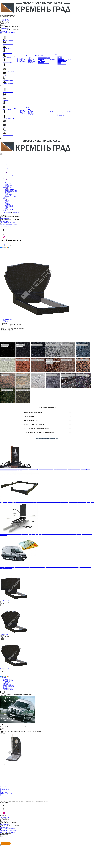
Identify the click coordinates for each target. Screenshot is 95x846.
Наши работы (52, 59)
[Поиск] (1, 33)
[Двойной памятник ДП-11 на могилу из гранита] (36, 317)
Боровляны (32, 801)
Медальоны (30, 58)
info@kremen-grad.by (4, 31)
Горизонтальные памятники (8, 83)
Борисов (9, 801)
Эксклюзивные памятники (8, 40)
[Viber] (3, 233)
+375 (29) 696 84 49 (5, 19)
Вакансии (59, 63)
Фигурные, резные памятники (8, 66)
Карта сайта (2, 790)
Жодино (1, 801)
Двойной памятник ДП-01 (5, 600)
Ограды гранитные (20, 58)
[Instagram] (3, 229)
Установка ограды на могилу (5, 795)
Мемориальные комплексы (8, 44)
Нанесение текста (31, 59)
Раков (39, 801)
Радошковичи (27, 801)
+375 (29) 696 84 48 (5, 20)
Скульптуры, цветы (31, 61)
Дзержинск (18, 801)
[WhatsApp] (5, 247)
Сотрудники (60, 57)
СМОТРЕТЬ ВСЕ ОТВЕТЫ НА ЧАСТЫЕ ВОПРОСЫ (47, 438)
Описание (4, 320)
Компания (57, 54)
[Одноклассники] (7, 247)
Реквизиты (60, 58)
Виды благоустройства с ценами (44, 57)
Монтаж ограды (41, 59)
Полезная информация (62, 61)
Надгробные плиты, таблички (8, 71)
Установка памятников (4, 794)
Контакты (69, 59)
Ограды (15, 56)
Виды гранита (5, 321)
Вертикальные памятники (8, 80)
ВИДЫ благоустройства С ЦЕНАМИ (7, 793)
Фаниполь (13, 801)
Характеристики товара (7, 319)
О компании (60, 56)
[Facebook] (3, 228)
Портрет (29, 57)
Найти (2, 836)
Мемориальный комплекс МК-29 (6, 762)
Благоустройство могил (39, 55)
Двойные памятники (7, 57)
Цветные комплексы (7, 48)
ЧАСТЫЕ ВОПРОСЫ (62, 64)
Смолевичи (6, 801)
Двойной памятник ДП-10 (5, 668)
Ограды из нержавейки (21, 59)
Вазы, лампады (30, 62)
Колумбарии (5, 75)
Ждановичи (22, 801)
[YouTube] (3, 232)
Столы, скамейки (41, 62)
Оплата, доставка (61, 59)
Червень (41, 801)
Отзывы (59, 62)
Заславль (36, 801)
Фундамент (40, 60)
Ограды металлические (21, 61)
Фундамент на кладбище (5, 796)
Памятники (7, 159)
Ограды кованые (20, 60)
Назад (7, 158)
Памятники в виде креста (7, 62)
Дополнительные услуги (62, 60)
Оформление (28, 55)
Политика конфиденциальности (6, 791)
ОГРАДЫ (2, 779)
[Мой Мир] (8, 247)
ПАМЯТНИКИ (3, 770)
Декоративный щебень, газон (43, 63)
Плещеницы (46, 801)
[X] (2, 247)
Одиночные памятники (7, 53)
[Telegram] (3, 807)
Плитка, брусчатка (41, 61)
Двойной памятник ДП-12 (5, 634)
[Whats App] (3, 811)
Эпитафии (30, 60)
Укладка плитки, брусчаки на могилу (7, 797)
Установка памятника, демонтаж (44, 58)
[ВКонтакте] (1, 247)
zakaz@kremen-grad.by (4, 28)
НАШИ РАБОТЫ (3, 792)
